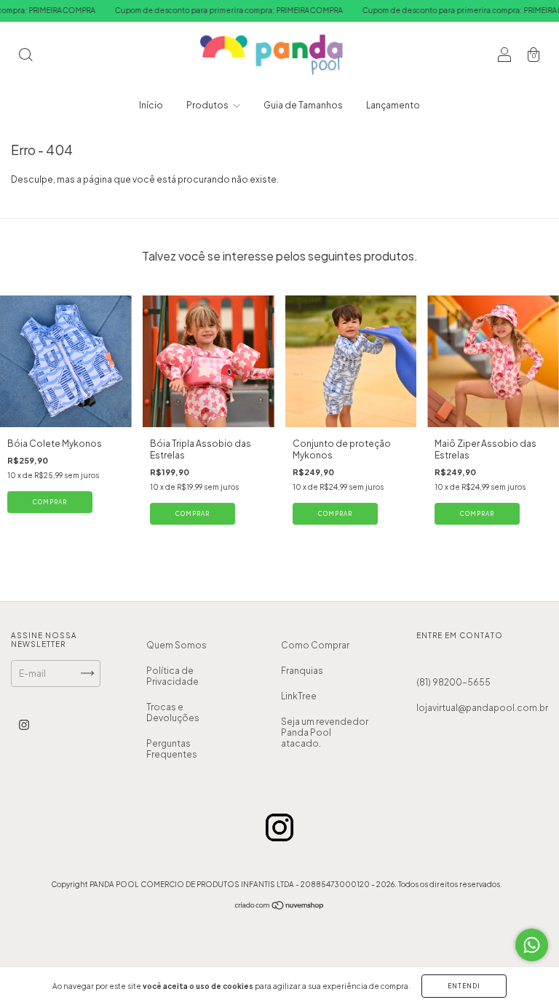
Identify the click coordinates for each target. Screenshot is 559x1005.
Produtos (208, 105)
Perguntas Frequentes (171, 749)
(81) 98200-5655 (453, 682)
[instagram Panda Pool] (24, 724)
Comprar (50, 502)
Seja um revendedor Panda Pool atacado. (324, 732)
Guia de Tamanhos (303, 105)
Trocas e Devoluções (172, 712)
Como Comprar (315, 645)
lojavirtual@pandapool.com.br (482, 707)
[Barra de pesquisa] (25, 56)
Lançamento (393, 105)
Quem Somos (176, 645)
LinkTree (299, 696)
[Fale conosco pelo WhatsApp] (531, 945)
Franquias (302, 670)
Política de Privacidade (172, 676)
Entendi (464, 986)
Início (151, 105)
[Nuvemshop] (279, 907)
